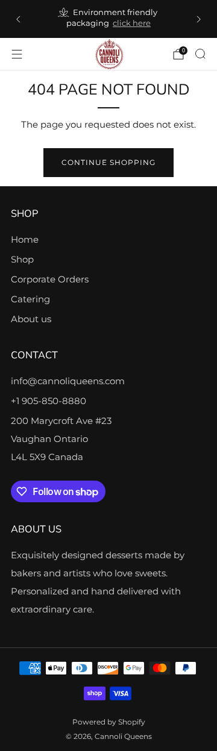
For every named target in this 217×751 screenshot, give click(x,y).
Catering (30, 299)
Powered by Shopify (108, 721)
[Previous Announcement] (18, 19)
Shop (22, 259)
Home (25, 239)
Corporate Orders (50, 279)
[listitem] (108, 19)
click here (132, 23)
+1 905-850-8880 (48, 401)
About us (31, 319)
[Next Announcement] (199, 19)
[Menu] (17, 54)
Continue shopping (108, 162)
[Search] (200, 54)
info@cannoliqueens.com (68, 381)
